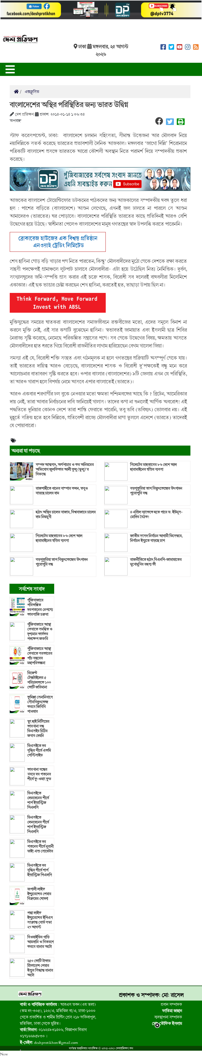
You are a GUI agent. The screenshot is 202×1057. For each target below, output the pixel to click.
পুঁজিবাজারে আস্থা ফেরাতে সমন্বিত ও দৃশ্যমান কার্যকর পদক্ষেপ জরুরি (39, 631)
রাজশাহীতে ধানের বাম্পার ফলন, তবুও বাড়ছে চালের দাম (62, 490)
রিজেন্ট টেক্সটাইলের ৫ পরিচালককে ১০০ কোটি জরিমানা (39, 679)
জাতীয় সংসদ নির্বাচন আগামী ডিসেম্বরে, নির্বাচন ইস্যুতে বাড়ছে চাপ (156, 538)
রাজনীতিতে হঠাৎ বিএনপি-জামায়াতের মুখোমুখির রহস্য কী (156, 562)
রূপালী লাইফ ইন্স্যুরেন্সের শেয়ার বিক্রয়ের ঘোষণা (39, 894)
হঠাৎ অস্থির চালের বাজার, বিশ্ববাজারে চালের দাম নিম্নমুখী (66, 514)
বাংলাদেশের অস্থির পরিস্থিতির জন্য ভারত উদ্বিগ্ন (69, 104)
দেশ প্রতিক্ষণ (24, 114)
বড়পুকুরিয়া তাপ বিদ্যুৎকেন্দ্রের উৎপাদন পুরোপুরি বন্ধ (62, 562)
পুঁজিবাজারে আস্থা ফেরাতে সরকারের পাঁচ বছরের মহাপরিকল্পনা (39, 655)
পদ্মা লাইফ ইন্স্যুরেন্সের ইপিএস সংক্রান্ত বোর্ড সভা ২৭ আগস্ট (40, 919)
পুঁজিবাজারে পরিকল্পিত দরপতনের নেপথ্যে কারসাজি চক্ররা (40, 607)
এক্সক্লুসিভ (31, 91)
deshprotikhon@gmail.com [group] (49, 1042)
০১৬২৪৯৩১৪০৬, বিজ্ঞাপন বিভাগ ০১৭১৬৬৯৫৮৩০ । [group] (53, 1033)
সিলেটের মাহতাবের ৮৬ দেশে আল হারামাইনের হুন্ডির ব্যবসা (59, 538)
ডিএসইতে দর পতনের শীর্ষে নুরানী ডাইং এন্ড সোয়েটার (40, 846)
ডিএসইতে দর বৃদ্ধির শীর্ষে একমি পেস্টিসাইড (39, 750)
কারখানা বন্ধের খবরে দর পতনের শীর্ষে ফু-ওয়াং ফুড (39, 774)
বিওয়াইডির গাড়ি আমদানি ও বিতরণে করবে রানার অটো (40, 942)
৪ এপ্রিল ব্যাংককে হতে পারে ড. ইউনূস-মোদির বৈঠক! (156, 514)
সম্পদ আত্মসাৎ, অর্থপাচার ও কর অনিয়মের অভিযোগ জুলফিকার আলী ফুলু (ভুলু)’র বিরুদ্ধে (65, 469)
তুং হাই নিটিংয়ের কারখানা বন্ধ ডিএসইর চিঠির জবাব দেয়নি (38, 728)
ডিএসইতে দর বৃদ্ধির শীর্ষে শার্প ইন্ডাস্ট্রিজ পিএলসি (39, 870)
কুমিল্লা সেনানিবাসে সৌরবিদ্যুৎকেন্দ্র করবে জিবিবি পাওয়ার (40, 704)
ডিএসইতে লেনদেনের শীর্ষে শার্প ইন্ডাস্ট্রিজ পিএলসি (38, 800)
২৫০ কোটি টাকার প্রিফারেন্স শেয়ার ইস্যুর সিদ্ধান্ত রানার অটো (40, 967)
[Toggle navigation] (10, 69)
